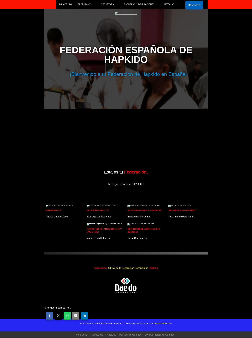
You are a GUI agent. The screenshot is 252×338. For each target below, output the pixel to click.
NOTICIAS (169, 4)
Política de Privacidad (103, 334)
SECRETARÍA (107, 4)
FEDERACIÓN (85, 4)
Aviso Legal (81, 334)
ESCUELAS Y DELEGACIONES (139, 4)
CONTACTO (194, 4)
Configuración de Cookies (160, 334)
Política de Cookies (130, 334)
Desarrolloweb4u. (163, 323)
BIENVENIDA (65, 4)
